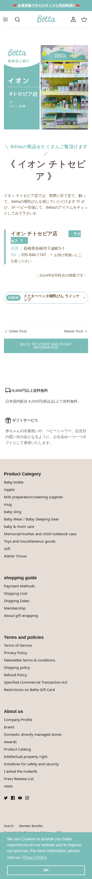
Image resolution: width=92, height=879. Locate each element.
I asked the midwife (20, 771)
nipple (9, 489)
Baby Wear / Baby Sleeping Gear (31, 519)
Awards (10, 741)
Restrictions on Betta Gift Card (29, 689)
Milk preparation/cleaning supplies (33, 496)
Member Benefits (31, 826)
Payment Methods (19, 585)
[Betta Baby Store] (46, 19)
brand (9, 726)
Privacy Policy (15, 652)
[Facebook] (13, 798)
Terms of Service (18, 645)
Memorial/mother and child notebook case (40, 533)
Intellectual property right (25, 756)
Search (8, 826)
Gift (7, 548)
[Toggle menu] (7, 19)
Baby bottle (13, 482)
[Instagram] (27, 798)
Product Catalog (17, 749)
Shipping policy (17, 667)
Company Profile (18, 719)
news (8, 786)
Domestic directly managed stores (33, 734)
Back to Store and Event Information (46, 346)
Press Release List (19, 778)
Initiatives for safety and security (31, 763)
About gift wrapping (21, 615)
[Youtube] (20, 798)
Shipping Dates (16, 600)
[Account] (73, 19)
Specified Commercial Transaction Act (35, 682)
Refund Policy (15, 674)
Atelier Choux (15, 555)
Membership (15, 608)
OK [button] (46, 870)
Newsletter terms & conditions (29, 660)
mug (8, 504)
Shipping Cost (15, 593)
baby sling (12, 511)
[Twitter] (6, 798)
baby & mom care (19, 526)
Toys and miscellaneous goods (29, 541)
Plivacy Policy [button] (34, 857)
